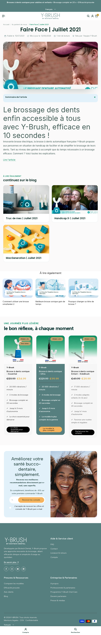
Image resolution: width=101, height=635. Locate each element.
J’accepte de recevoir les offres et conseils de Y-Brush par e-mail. (29, 507)
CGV (22, 620)
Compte (54, 557)
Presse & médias (57, 600)
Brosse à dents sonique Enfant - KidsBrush (82, 372)
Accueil (6, 24)
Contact (54, 549)
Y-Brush (10, 368)
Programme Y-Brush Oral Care (63, 592)
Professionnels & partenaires (62, 588)
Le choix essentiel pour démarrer (17, 429)
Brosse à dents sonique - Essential (18, 372)
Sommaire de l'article (51, 97)
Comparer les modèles (14, 583)
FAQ (52, 544)
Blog (6, 596)
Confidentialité (31, 620)
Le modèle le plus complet (48, 429)
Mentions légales (11, 620)
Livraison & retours (58, 553)
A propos (54, 583)
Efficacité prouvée (12, 588)
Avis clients (8, 592)
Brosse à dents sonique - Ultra (50, 372)
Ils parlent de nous (19, 24)
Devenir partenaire (58, 596)
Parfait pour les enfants (81, 432)
